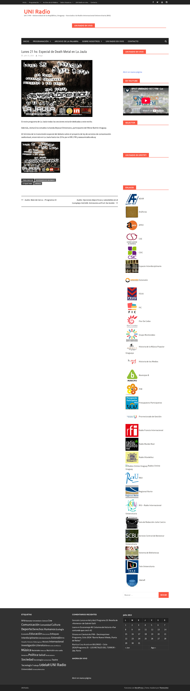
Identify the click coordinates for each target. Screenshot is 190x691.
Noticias (43, 650)
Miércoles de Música (54, 646)
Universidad (26, 669)
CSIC (140, 252)
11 (146, 629)
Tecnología (26, 665)
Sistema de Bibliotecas (148, 552)
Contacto (94, 2)
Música (38, 183)
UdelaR (141, 580)
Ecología (60, 629)
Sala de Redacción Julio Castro (152, 522)
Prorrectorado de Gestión (149, 416)
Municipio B (143, 375)
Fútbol (35, 642)
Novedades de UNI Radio (45, 180)
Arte (23, 620)
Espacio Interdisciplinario (149, 266)
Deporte (26, 629)
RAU (140, 477)
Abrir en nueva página (132, 72)
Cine (50, 620)
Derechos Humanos (43, 629)
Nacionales (36, 650)
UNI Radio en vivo (82, 2)
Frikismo (30, 642)
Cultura (55, 624)
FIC (140, 307)
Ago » (153, 647)
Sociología (38, 660)
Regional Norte (145, 491)
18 (146, 634)
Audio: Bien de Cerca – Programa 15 (40, 200)
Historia (45, 641)
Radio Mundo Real (146, 444)
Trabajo (35, 665)
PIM (140, 389)
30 (133, 643)
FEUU (141, 293)
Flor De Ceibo (144, 321)
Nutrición (51, 650)
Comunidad (45, 624)
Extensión (143, 280)
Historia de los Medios (148, 361)
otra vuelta (59, 650)
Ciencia (45, 621)
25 (146, 638)
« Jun (127, 647)
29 (126, 643)
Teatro (55, 659)
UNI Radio (37, 11)
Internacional (56, 641)
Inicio (24, 2)
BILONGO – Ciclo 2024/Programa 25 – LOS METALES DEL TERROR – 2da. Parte (94, 647)
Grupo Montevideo (146, 335)
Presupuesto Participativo (150, 402)
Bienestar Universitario (34, 621)
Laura (74, 627)
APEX (140, 225)
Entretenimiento (45, 638)
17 (139, 634)
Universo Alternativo (38, 669)
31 (139, 643)
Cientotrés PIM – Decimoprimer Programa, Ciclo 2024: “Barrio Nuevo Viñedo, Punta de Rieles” (94, 637)
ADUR (141, 198)
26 (152, 638)
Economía (25, 634)
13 (159, 629)
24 (139, 638)
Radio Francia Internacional (150, 430)
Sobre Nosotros (65, 2)
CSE (140, 238)
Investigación (28, 645)
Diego (40, 55)
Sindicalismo (50, 655)
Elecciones (46, 634)
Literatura (41, 645)
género (40, 642)
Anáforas (142, 211)
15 (126, 634)
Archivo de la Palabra (50, 2)
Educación (35, 633)
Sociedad (27, 659)
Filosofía (24, 642)
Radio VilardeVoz (146, 457)
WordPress (139, 688)
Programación (34, 2)
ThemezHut (163, 688)
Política (33, 655)
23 (133, 638)
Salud (42, 655)
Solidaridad (47, 660)
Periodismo (24, 655)
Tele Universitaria (146, 566)
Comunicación (30, 624)
